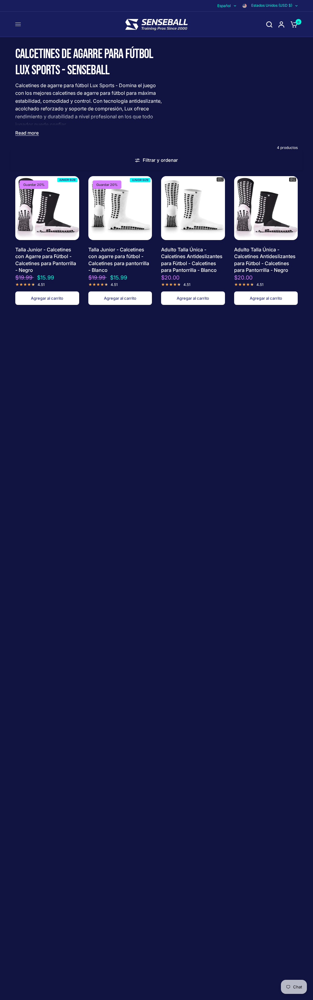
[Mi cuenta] (281, 24)
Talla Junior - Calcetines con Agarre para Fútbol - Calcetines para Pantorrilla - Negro (45, 259)
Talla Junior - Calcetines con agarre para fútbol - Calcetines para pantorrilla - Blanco (118, 259)
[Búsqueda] (269, 24)
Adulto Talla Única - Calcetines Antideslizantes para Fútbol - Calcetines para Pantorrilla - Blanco (192, 259)
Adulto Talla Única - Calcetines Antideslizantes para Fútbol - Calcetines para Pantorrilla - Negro (265, 259)
